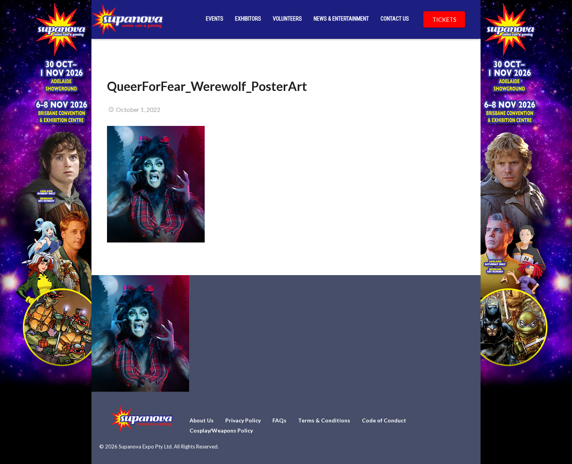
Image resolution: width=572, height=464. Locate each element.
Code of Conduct (384, 420)
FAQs (279, 420)
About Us (201, 420)
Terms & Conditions (324, 420)
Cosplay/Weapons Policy (221, 430)
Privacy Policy (243, 420)
